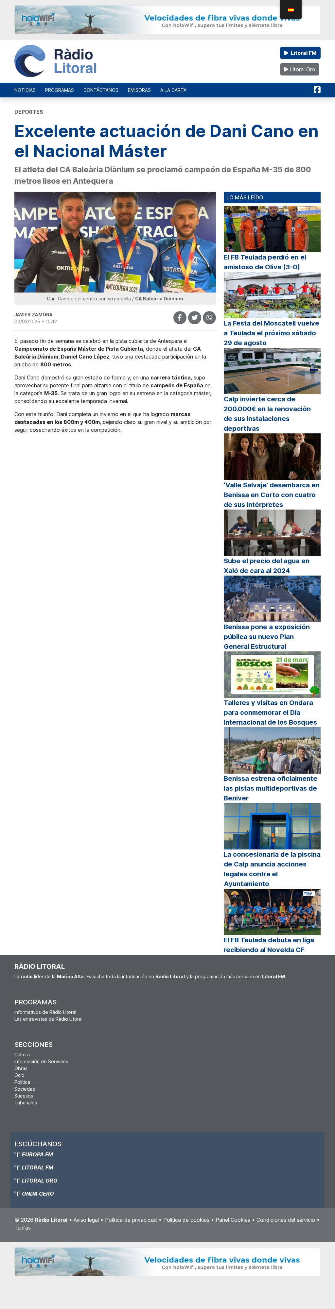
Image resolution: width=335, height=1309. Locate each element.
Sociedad (24, 1089)
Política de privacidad (131, 1220)
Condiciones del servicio (285, 1220)
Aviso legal (86, 1220)
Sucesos (23, 1096)
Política (22, 1082)
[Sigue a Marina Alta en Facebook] (317, 90)
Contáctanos (100, 90)
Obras (20, 1068)
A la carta (173, 90)
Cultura (22, 1054)
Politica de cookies (186, 1220)
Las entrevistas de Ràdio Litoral (48, 1019)
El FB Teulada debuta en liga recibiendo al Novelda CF (269, 945)
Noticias (25, 90)
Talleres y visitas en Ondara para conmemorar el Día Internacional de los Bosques (270, 712)
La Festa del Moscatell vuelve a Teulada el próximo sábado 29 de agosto (271, 333)
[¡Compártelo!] (179, 317)
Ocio (19, 1075)
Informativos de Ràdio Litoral (45, 1012)
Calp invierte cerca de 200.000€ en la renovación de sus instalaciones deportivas (267, 413)
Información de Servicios (41, 1061)
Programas (59, 90)
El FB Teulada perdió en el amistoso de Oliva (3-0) (265, 262)
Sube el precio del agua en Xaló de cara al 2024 (266, 566)
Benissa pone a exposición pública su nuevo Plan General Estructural (267, 636)
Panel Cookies (233, 1220)
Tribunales (25, 1102)
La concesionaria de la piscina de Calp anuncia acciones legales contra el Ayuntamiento (272, 869)
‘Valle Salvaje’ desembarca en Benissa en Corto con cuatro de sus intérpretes (272, 495)
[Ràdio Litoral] (55, 61)
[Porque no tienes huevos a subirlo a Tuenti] (194, 317)
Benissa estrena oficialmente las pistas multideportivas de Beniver (270, 788)
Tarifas (22, 1227)
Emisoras (139, 90)
